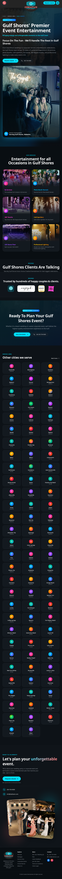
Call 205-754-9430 (41, 334)
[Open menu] (57, 3)
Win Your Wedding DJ (38, 854)
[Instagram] (52, 860)
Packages (19, 857)
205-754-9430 (27, 60)
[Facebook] (48, 860)
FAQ (33, 857)
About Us (19, 866)
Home (4, 16)
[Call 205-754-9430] (4, 3)
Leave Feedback (36, 859)
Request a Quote (49, 3)
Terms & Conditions (37, 863)
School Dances (21, 863)
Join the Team (36, 861)
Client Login (35, 866)
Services (19, 854)
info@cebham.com (12, 794)
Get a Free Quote (21, 334)
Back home (54, 358)
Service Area (20, 859)
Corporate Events (22, 861)
